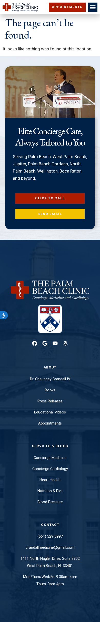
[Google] (45, 343)
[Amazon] (65, 343)
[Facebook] (34, 343)
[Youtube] (55, 343)
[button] (92, 7)
